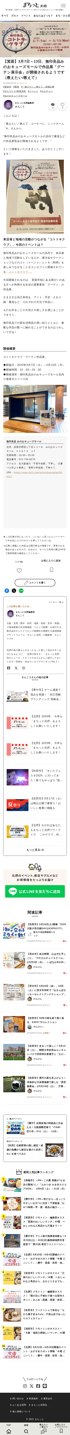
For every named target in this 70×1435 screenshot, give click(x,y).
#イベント (33, 91)
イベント (26, 15)
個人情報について (21, 1411)
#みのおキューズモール (15, 96)
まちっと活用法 (39, 1405)
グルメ (15, 15)
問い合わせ (18, 1398)
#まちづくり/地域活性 (14, 91)
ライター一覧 (55, 602)
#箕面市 (7, 87)
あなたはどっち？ (43, 15)
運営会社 (47, 1398)
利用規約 (33, 1398)
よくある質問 (19, 1405)
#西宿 (16, 87)
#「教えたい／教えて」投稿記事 (37, 87)
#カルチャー (46, 91)
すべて (5, 15)
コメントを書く (37, 582)
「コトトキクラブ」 (18, 271)
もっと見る (33, 849)
